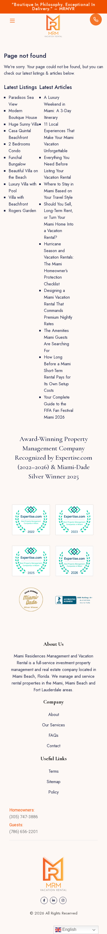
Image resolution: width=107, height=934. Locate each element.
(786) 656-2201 (23, 831)
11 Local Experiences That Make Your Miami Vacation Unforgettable (59, 137)
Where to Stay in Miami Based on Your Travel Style (58, 190)
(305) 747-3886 (23, 816)
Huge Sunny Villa (24, 124)
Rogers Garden (22, 211)
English (68, 929)
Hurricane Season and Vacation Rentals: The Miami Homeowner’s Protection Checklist (59, 264)
